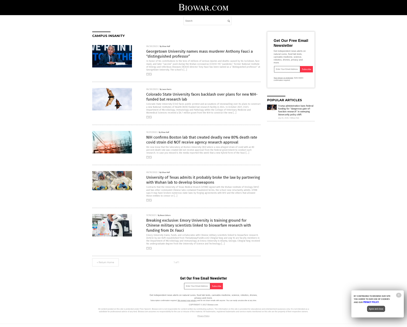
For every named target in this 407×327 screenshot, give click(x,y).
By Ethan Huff (165, 46)
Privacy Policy (203, 316)
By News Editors (164, 215)
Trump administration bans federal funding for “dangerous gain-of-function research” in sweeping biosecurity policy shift (296, 110)
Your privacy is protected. (283, 78)
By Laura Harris (165, 89)
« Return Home (105, 262)
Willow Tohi (294, 118)
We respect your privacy (187, 300)
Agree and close (376, 309)
